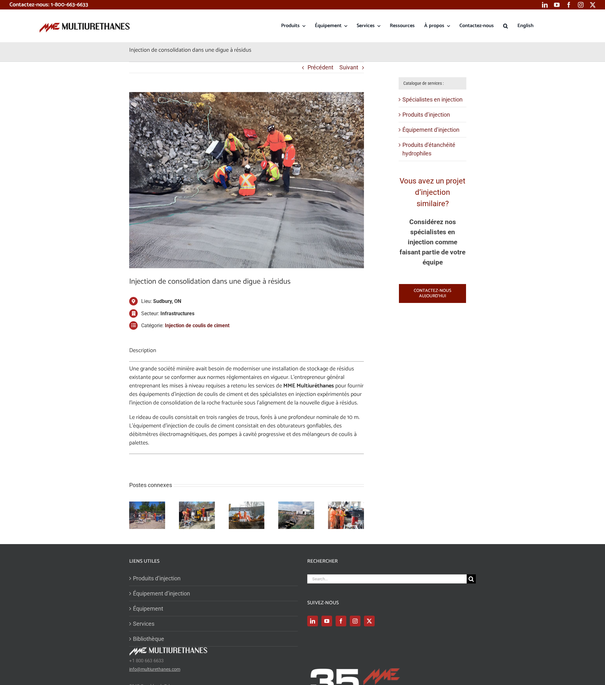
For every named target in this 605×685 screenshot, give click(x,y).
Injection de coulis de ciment (197, 325)
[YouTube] (326, 621)
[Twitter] (369, 621)
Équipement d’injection (430, 129)
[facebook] (569, 5)
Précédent (320, 67)
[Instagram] (355, 621)
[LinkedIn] (312, 621)
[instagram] (581, 5)
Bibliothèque (148, 639)
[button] (505, 26)
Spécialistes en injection (432, 99)
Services (143, 623)
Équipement (148, 608)
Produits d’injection (426, 114)
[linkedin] (545, 5)
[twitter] (593, 5)
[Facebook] (341, 621)
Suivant (348, 67)
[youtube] (557, 5)
